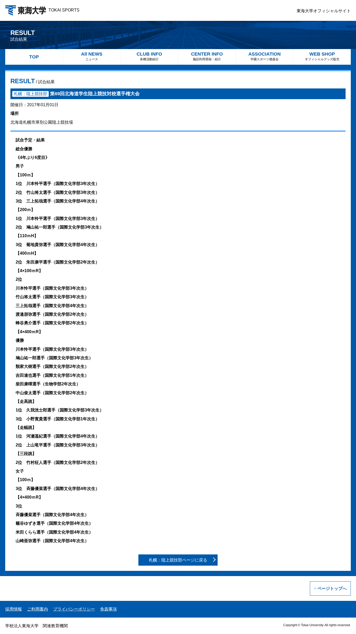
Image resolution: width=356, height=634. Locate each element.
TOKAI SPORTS (63, 10)
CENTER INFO (207, 56)
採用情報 (13, 609)
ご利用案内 (37, 609)
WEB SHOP (322, 56)
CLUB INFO (149, 56)
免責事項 (108, 609)
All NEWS (91, 56)
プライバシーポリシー (74, 609)
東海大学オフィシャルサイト (324, 11)
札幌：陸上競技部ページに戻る (178, 560)
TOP (34, 56)
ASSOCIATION (264, 56)
